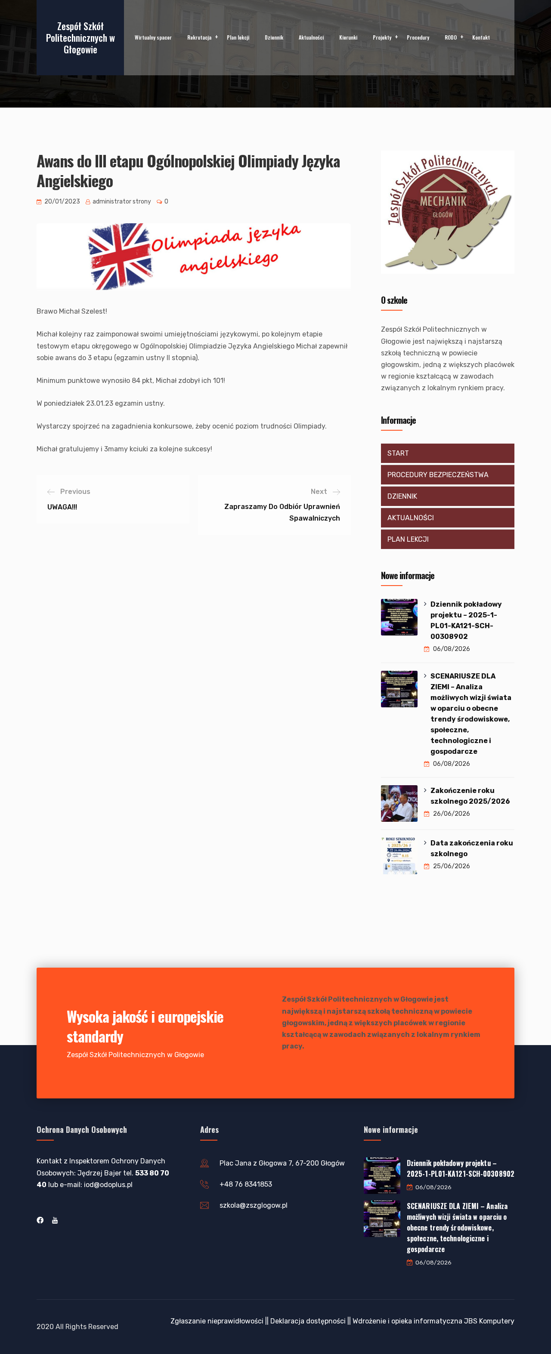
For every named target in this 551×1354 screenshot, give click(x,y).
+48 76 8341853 (246, 1184)
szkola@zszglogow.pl (254, 1205)
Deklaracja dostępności (308, 1321)
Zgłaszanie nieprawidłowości (216, 1321)
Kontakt (481, 37)
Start (398, 453)
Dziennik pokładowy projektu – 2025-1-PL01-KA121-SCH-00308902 (466, 620)
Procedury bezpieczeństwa (438, 475)
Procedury (418, 37)
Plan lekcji (238, 37)
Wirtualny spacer (153, 37)
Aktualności (311, 37)
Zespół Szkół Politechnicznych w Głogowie (80, 37)
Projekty (382, 37)
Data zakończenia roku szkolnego (471, 848)
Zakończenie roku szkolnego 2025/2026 (470, 795)
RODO (451, 37)
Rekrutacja (199, 37)
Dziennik (274, 37)
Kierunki (348, 37)
